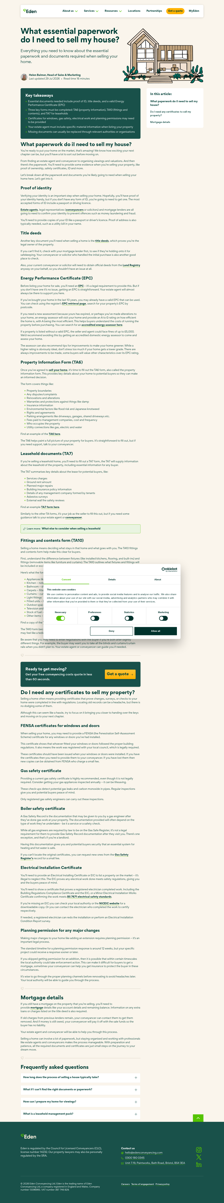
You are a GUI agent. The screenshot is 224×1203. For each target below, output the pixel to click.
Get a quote (175, 11)
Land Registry (131, 265)
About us (68, 11)
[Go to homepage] (29, 11)
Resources (111, 11)
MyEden (194, 11)
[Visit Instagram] (199, 1150)
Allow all (155, 631)
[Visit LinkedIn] (199, 1164)
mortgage (36, 1008)
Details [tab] (112, 579)
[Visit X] (199, 1157)
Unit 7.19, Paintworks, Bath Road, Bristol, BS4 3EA (155, 1163)
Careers (125, 1184)
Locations (134, 11)
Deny (111, 631)
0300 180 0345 (134, 1158)
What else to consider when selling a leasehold (71, 529)
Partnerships (154, 11)
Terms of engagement (142, 1184)
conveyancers (75, 210)
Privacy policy (163, 1184)
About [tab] (157, 579)
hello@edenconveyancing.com (144, 1153)
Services (89, 11)
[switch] (95, 618)
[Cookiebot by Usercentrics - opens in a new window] (164, 569)
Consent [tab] (66, 579)
